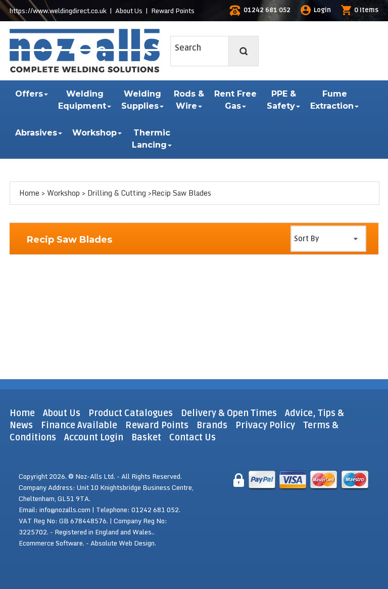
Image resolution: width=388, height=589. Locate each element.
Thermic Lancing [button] (151, 139)
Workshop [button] (94, 133)
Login (322, 10)
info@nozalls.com (64, 509)
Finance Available (79, 425)
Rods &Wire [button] (189, 100)
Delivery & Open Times (229, 413)
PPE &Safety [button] (281, 100)
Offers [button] (29, 94)
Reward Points (173, 10)
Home (29, 193)
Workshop (63, 193)
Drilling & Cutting (116, 193)
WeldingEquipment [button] (82, 100)
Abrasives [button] (36, 133)
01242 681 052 (267, 10)
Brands (212, 425)
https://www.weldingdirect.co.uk (58, 10)
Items (366, 10)
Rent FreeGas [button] (235, 100)
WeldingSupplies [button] (141, 100)
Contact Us (192, 437)
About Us (128, 10)
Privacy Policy (265, 425)
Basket (146, 437)
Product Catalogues (130, 413)
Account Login (93, 437)
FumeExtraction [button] (332, 100)
